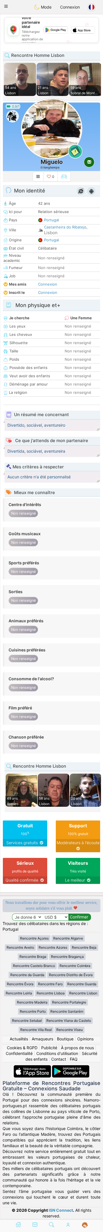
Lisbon (51, 232)
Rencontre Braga (32, 956)
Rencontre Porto (33, 1011)
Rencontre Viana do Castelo (68, 1020)
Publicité (49, 1047)
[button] (6, 6)
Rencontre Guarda (81, 984)
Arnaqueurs (42, 1038)
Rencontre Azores (53, 947)
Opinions (85, 1038)
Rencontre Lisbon (83, 993)
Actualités (19, 1038)
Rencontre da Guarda (27, 975)
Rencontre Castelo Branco (34, 966)
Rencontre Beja (84, 947)
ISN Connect (61, 1210)
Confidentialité (19, 1053)
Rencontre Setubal (27, 1020)
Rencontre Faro (50, 984)
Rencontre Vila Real (36, 1030)
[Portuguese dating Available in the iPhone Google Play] (70, 1068)
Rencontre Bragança (67, 956)
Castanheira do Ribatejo (65, 227)
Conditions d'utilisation (57, 1053)
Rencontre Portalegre (69, 1002)
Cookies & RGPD (22, 1047)
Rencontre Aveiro (20, 947)
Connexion (70, 7)
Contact (58, 1059)
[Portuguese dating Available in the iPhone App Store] (33, 1068)
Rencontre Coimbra (75, 966)
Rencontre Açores (34, 938)
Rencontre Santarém (66, 1011)
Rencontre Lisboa (51, 993)
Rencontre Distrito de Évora (71, 975)
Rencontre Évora (20, 984)
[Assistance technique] (85, 1225)
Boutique (65, 1038)
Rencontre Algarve (68, 938)
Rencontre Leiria (19, 993)
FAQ (74, 1059)
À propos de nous (77, 1047)
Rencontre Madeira (32, 1002)
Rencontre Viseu (69, 1030)
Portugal (51, 220)
